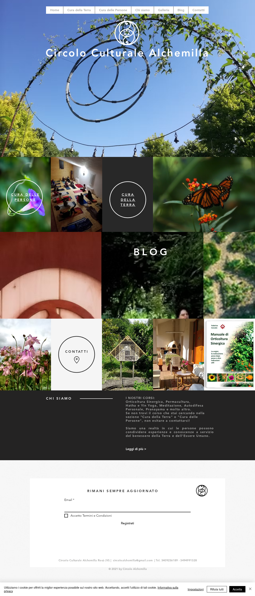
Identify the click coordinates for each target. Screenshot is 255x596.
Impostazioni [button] (196, 589)
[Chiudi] (250, 589)
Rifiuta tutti (217, 589)
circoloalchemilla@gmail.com (133, 560)
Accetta (237, 589)
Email (68, 499)
